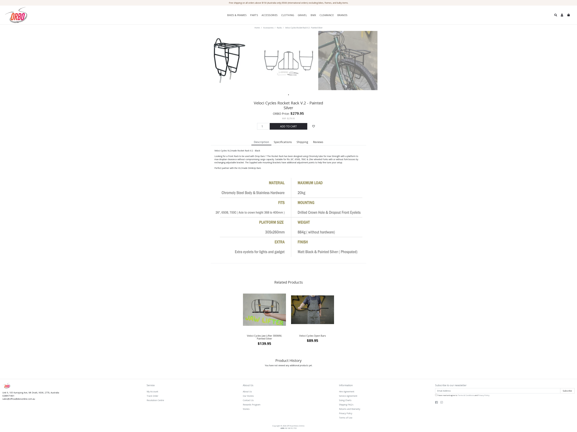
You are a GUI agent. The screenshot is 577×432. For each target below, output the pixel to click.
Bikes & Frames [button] (237, 15)
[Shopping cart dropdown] (568, 15)
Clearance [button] (327, 15)
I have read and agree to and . (463, 395)
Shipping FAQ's (346, 404)
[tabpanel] (229, 60)
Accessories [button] (270, 15)
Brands (342, 15)
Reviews (318, 142)
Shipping (302, 142)
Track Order (152, 395)
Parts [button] (254, 15)
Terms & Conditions (466, 395)
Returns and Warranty (349, 409)
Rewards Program (251, 404)
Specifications (283, 142)
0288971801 (8, 395)
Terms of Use (345, 417)
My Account (152, 391)
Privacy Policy (345, 413)
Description (261, 142)
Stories (246, 409)
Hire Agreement (346, 391)
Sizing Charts (345, 400)
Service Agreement (348, 395)
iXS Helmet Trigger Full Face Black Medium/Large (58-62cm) (23, 419)
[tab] (261, 142)
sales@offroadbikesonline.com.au (18, 398)
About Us (247, 391)
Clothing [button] (287, 15)
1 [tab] (288, 94)
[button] (556, 15)
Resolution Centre (155, 400)
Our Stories (248, 395)
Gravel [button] (302, 15)
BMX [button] (313, 15)
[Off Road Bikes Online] (50, 15)
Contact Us (248, 400)
